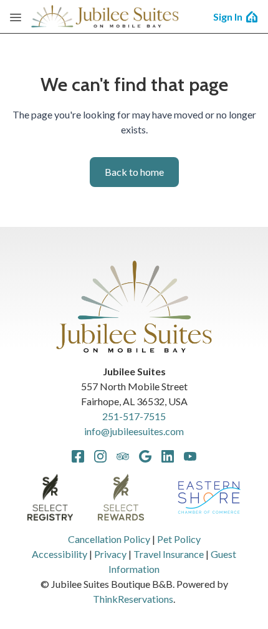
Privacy (110, 554)
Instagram (100, 456)
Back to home (134, 172)
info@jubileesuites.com (134, 431)
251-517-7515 (134, 416)
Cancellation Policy (109, 539)
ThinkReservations (133, 599)
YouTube (190, 456)
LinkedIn (167, 456)
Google (145, 456)
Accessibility (59, 554)
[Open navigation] (15, 17)
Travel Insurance (168, 554)
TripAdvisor (123, 456)
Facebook (78, 456)
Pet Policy (179, 539)
